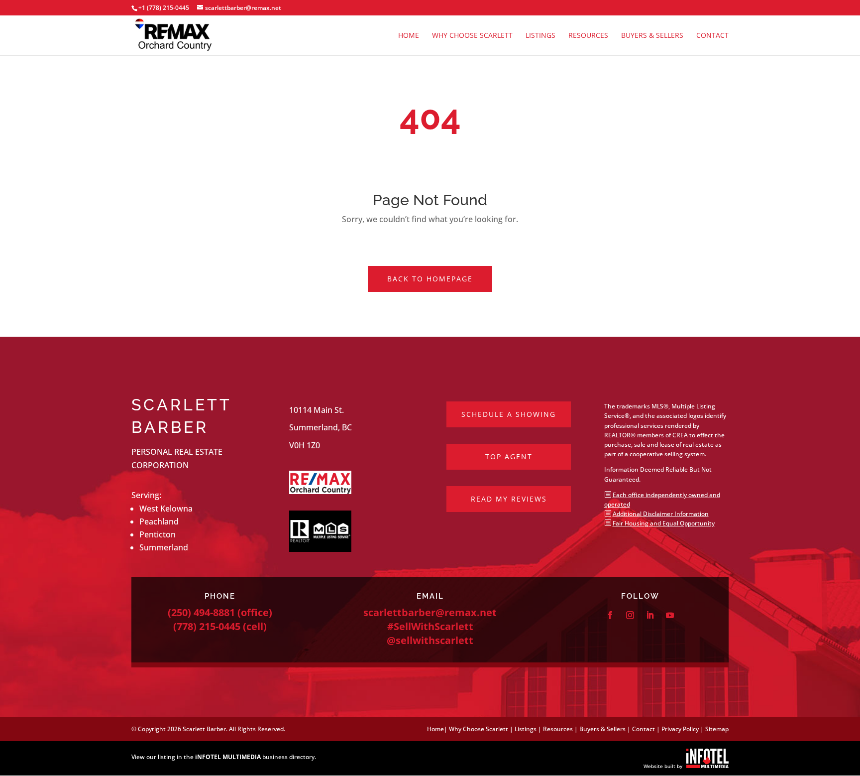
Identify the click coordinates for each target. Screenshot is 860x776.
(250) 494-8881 (201, 612)
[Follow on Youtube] (670, 615)
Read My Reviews (509, 499)
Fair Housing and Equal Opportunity (664, 523)
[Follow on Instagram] (630, 615)
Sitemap (717, 729)
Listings (540, 36)
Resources (588, 36)
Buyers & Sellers (652, 36)
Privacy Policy (680, 729)
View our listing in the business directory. (223, 757)
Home (408, 36)
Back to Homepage (430, 278)
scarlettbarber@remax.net (430, 612)
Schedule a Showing (508, 414)
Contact (712, 36)
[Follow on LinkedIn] (650, 615)
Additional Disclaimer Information (661, 514)
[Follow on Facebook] (610, 615)
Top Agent (509, 456)
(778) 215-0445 (206, 626)
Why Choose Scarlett (472, 36)
